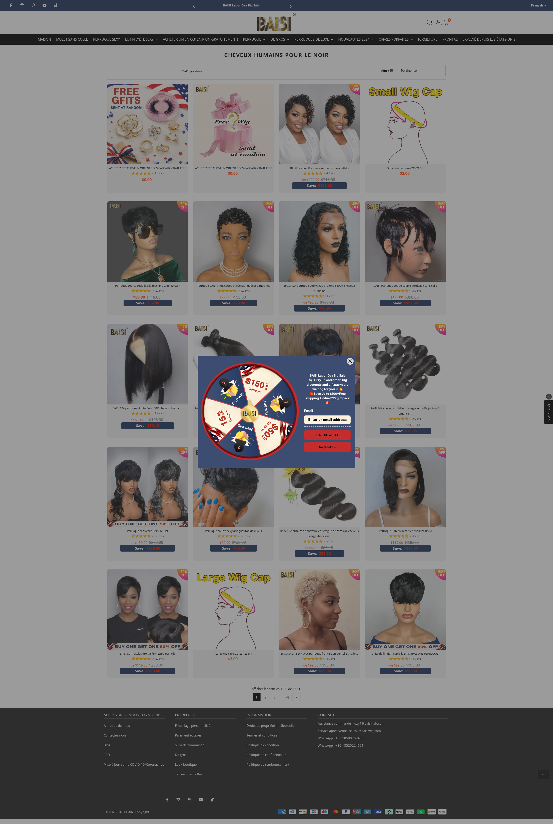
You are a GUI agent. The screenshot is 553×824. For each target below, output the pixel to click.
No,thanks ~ (327, 447)
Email (308, 411)
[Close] (350, 361)
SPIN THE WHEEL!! (327, 435)
